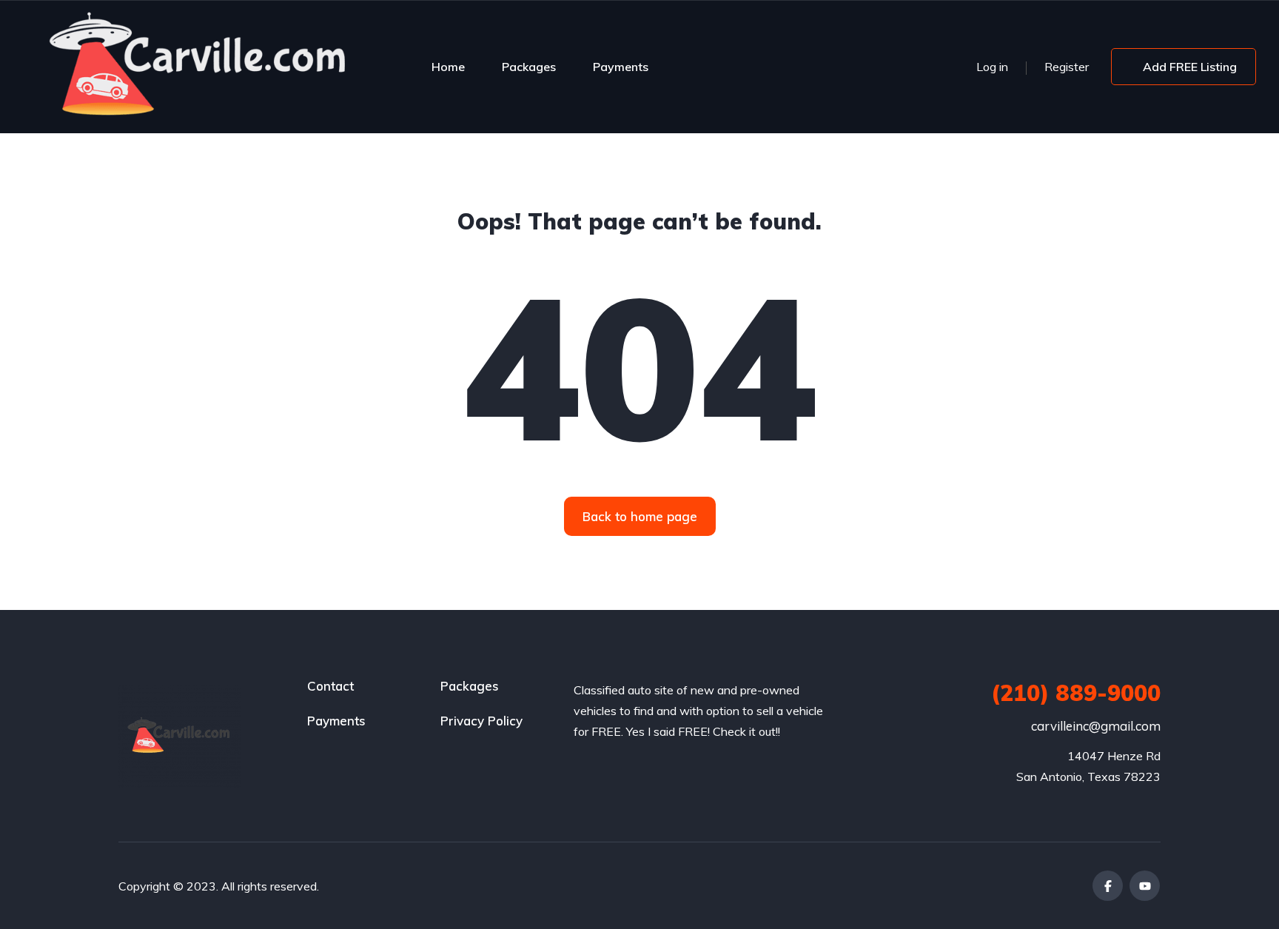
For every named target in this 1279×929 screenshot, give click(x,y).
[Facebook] (1107, 886)
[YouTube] (1144, 886)
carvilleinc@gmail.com (1096, 726)
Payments (620, 66)
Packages (529, 66)
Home (448, 66)
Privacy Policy (481, 720)
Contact (330, 686)
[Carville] (199, 66)
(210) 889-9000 (1076, 693)
